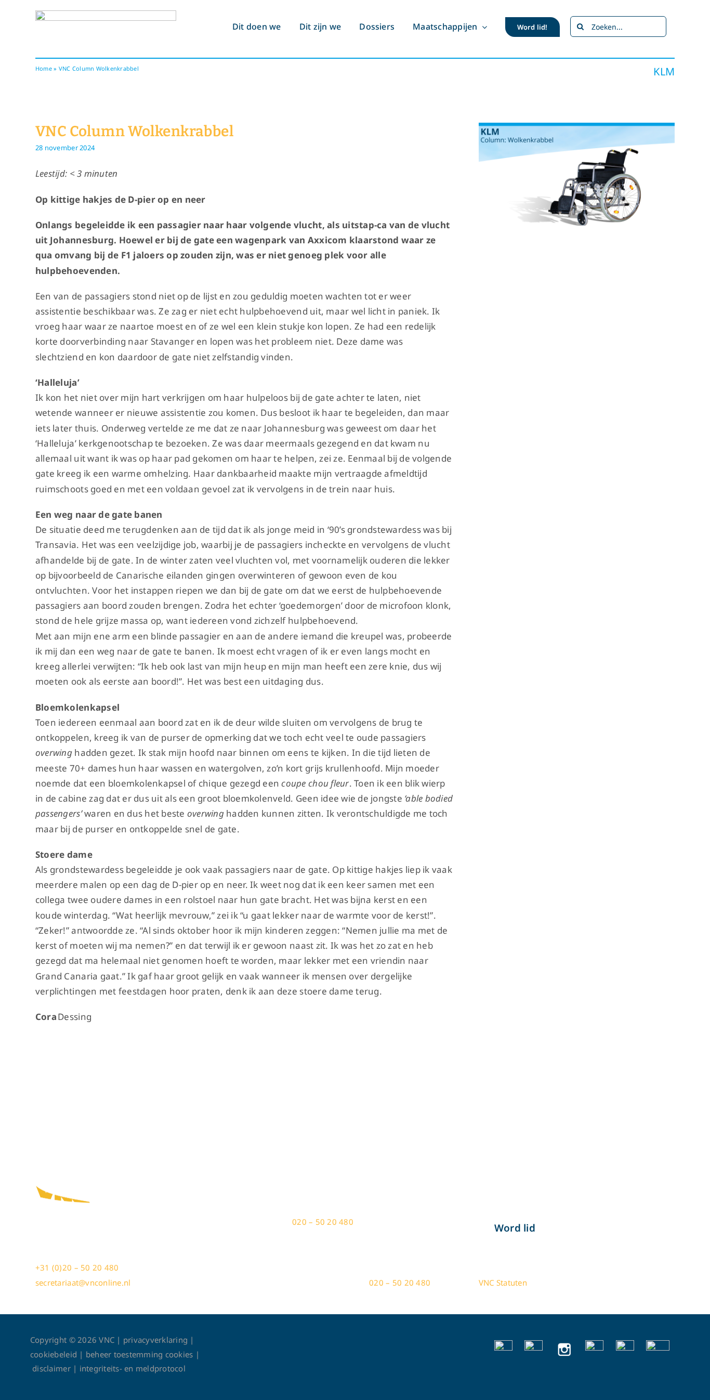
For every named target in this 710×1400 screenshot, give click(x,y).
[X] (533, 1345)
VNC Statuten (503, 1282)
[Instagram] (564, 1345)
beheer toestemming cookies (139, 1354)
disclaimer (54, 1368)
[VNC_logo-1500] (105, 15)
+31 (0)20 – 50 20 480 (77, 1267)
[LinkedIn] (625, 1345)
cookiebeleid (53, 1354)
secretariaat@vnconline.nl (82, 1282)
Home (43, 68)
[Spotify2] (657, 1345)
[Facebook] (503, 1345)
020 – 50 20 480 (321, 1221)
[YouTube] (594, 1345)
